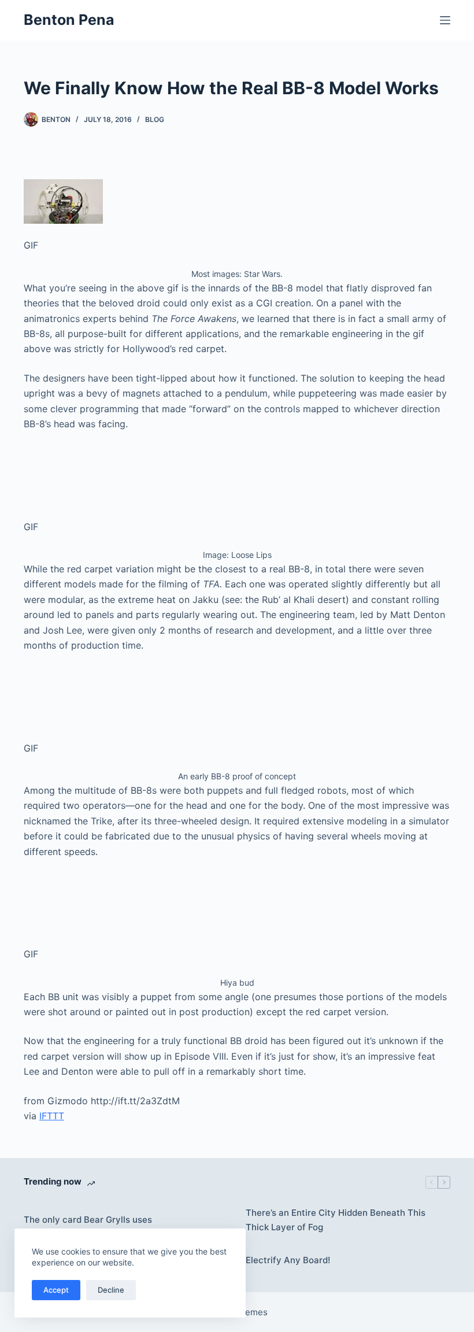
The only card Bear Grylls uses (88, 1219)
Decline (111, 1289)
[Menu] (445, 20)
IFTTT (51, 1116)
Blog (154, 119)
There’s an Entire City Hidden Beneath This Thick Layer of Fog (335, 1220)
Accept (56, 1289)
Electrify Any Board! (288, 1260)
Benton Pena (69, 19)
